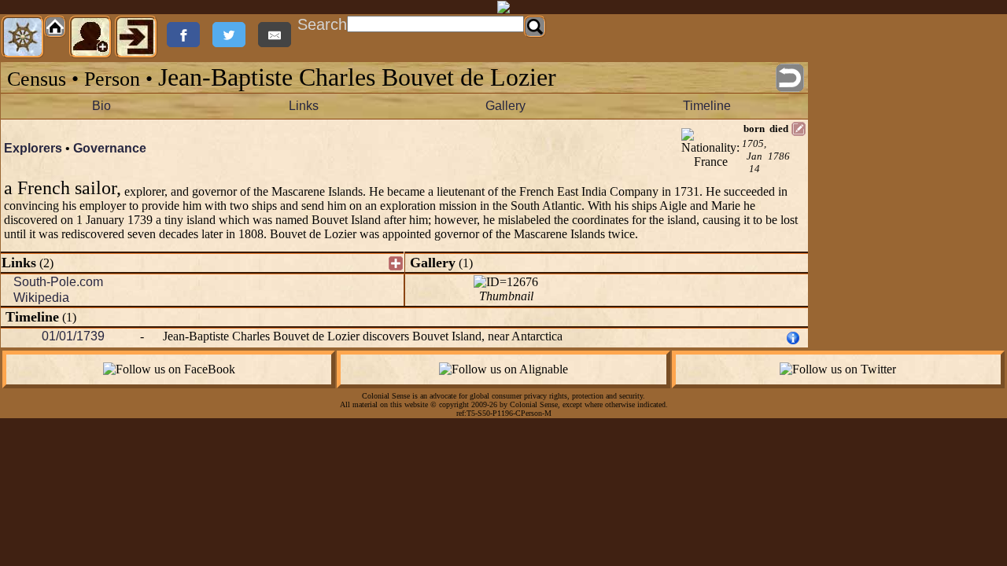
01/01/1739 (73, 336)
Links (304, 105)
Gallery (505, 105)
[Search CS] (535, 27)
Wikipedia (41, 297)
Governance (109, 148)
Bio (101, 105)
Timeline (707, 105)
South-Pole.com (58, 282)
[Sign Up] (90, 37)
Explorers (33, 148)
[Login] (136, 37)
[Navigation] (23, 37)
